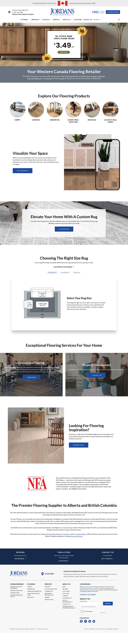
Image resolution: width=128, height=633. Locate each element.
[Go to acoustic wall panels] (110, 112)
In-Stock (46, 19)
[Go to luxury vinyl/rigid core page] (73, 112)
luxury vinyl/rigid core (34, 78)
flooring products (55, 534)
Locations (78, 19)
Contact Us (87, 19)
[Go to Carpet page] (17, 112)
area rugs (48, 78)
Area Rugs (35, 19)
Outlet (96, 19)
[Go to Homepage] (18, 573)
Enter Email (84, 601)
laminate (94, 76)
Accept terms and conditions (89, 606)
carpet (88, 76)
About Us (66, 19)
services (66, 534)
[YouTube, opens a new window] (93, 621)
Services (56, 19)
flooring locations (77, 536)
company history (81, 534)
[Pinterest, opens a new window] (89, 621)
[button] (23, 14)
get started (106, 558)
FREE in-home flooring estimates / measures (97, 587)
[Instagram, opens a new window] (85, 621)
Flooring (24, 19)
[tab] (52, 272)
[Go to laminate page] (36, 112)
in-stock (62, 78)
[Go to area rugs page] (92, 112)
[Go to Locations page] (47, 573)
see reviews (19, 558)
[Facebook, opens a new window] (81, 621)
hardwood (101, 76)
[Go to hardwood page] (55, 112)
